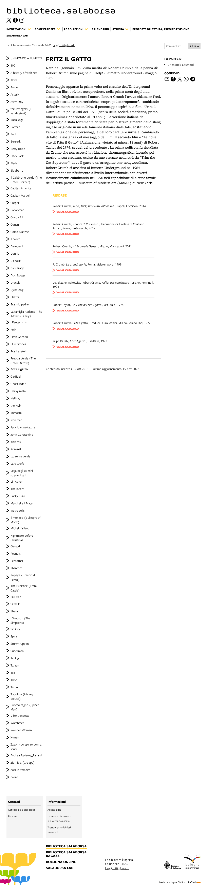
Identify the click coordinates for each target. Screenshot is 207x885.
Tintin (14, 687)
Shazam (15, 611)
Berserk (16, 141)
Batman (15, 127)
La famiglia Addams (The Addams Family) (26, 313)
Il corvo (15, 239)
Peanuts (16, 553)
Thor (14, 680)
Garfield (16, 376)
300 (13, 65)
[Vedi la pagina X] (8, 20)
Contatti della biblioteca (21, 809)
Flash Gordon (19, 337)
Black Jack (17, 156)
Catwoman (17, 210)
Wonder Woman (21, 730)
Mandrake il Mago (22, 503)
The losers (17, 489)
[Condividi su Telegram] (192, 79)
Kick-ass (16, 442)
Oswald (15, 546)
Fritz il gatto (19, 369)
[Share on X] (179, 79)
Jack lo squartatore (23, 427)
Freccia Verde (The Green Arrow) (23, 360)
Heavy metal (18, 391)
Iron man (16, 420)
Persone (12, 816)
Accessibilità (54, 809)
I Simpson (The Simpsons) (21, 620)
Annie (14, 87)
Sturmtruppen (20, 643)
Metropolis (17, 510)
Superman (17, 651)
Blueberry (17, 170)
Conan (15, 224)
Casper (15, 203)
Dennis (15, 253)
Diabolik (16, 261)
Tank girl (16, 658)
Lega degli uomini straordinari (22, 473)
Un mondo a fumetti (181, 64)
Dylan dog (17, 290)
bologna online (61, 862)
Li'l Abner (17, 481)
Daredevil (17, 246)
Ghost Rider (18, 384)
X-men (15, 737)
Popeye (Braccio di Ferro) (23, 577)
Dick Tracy (17, 268)
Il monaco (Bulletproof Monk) (25, 519)
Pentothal (17, 561)
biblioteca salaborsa (66, 846)
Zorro (14, 777)
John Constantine (22, 434)
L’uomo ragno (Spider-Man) (25, 707)
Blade (14, 163)
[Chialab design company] (180, 879)
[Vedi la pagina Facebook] (15, 20)
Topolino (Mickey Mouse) (22, 696)
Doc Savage (18, 275)
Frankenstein (19, 351)
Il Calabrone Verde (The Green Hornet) (26, 179)
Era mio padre (20, 304)
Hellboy (15, 398)
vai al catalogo (67, 211)
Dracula (15, 282)
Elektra (15, 297)
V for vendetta (20, 715)
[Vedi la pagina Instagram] (21, 20)
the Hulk (16, 405)
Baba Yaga (17, 120)
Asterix (15, 94)
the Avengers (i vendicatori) (21, 111)
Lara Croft (17, 463)
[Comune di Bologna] (172, 865)
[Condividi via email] (166, 79)
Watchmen (17, 723)
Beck (14, 134)
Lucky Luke (18, 496)
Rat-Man (16, 597)
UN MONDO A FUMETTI (26, 58)
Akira (14, 80)
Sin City (15, 629)
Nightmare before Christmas (22, 537)
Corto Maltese (20, 232)
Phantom (16, 568)
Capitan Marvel (20, 195)
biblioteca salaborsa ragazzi (66, 854)
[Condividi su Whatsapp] (186, 79)
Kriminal (16, 449)
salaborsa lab (59, 868)
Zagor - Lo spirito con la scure (26, 746)
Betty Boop (18, 149)
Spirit (14, 636)
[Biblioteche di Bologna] (192, 862)
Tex (13, 673)
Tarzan (15, 665)
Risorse (60, 195)
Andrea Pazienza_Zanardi (26, 755)
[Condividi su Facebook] (173, 79)
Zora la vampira (20, 770)
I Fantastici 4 (18, 322)
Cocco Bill (17, 217)
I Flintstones (18, 344)
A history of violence (24, 73)
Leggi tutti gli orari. (64, 45)
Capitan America (21, 188)
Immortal (16, 413)
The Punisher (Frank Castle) (24, 588)
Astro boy (17, 102)
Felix (13, 329)
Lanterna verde (20, 456)
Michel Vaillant (20, 528)
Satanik (15, 604)
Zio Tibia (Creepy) (23, 762)
